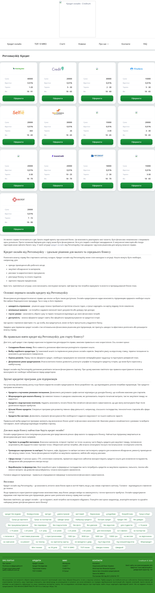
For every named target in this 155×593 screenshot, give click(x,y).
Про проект (6, 563)
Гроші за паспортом (42, 519)
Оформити (18, 98)
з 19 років (14, 531)
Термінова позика (39, 568)
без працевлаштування (18, 525)
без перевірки (40, 525)
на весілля (128, 536)
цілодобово (111, 514)
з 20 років (28, 531)
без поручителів (60, 525)
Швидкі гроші (63, 519)
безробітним (127, 514)
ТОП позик (85, 547)
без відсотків (109, 525)
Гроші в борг (144, 514)
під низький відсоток (125, 542)
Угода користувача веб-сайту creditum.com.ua (11, 569)
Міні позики (37, 547)
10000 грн (113, 536)
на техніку (40, 542)
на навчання (8, 542)
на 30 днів (52, 547)
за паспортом (139, 531)
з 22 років (57, 531)
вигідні (48, 514)
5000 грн (99, 536)
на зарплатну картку (60, 542)
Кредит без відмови (39, 566)
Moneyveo (66, 563)
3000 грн (85, 536)
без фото (77, 525)
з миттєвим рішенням (29, 536)
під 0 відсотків (104, 542)
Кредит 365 (122, 519)
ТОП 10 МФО (40, 44)
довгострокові (63, 514)
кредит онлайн (57, 245)
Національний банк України (103, 566)
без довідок (138, 519)
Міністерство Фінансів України (104, 568)
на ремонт (25, 542)
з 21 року (43, 531)
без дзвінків (92, 525)
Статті (62, 44)
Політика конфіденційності (12, 566)
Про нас (103, 44)
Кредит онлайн (14, 44)
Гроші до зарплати (20, 519)
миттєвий (80, 514)
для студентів (126, 525)
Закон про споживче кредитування (106, 571)
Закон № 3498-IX (99, 573)
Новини (82, 44)
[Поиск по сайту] (150, 44)
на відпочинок (145, 536)
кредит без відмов (13, 514)
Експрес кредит (104, 519)
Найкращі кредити (84, 519)
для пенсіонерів (104, 531)
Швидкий (119, 547)
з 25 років (72, 531)
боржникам (95, 514)
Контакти (126, 44)
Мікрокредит (146, 542)
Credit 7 (65, 566)
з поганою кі (8, 536)
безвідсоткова (33, 514)
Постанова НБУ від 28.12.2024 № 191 (106, 576)
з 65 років (86, 531)
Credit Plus (66, 568)
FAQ (145, 44)
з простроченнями (53, 536)
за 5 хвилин (122, 531)
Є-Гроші (65, 571)
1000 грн (71, 536)
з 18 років (143, 525)
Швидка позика (102, 547)
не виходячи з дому (83, 542)
